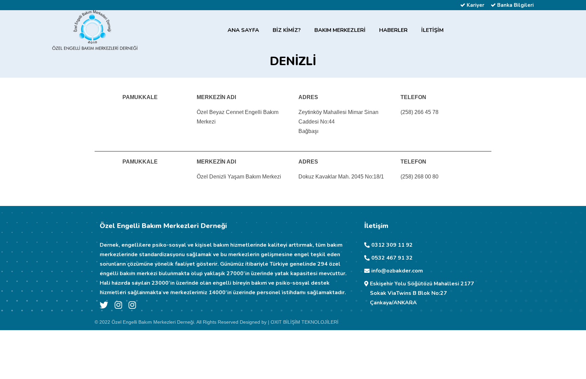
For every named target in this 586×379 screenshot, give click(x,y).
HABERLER (393, 30)
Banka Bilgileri (515, 5)
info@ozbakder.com (397, 270)
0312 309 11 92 (392, 245)
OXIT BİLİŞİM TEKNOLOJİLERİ (304, 322)
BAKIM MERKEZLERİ (340, 30)
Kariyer (474, 5)
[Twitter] (104, 306)
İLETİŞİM (432, 30)
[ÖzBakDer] (132, 306)
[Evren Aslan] (118, 306)
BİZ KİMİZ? (287, 30)
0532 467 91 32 (392, 258)
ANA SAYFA (243, 30)
